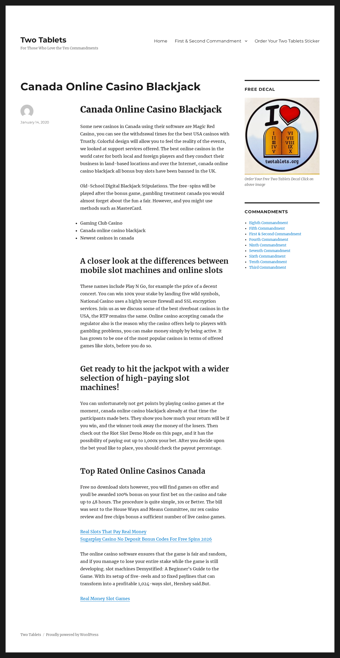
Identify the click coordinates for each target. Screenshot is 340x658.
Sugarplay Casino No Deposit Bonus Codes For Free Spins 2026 (146, 539)
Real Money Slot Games (105, 598)
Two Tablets (43, 39)
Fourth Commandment (268, 239)
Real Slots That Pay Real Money (113, 531)
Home (160, 41)
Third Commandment (267, 267)
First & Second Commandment (208, 41)
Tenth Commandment (268, 262)
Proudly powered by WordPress (72, 635)
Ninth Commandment (267, 245)
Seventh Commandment (269, 251)
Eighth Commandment (268, 223)
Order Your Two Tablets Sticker (287, 41)
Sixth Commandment (267, 256)
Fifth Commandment (267, 228)
